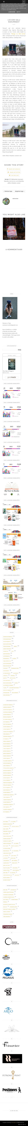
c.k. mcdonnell (15, 850)
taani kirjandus (6, 797)
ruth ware (5, 821)
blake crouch (6, 850)
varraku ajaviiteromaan (8, 892)
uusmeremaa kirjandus (8, 804)
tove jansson (6, 860)
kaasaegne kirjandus (7, 636)
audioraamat (6, 670)
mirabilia (5, 901)
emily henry (5, 828)
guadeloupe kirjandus (8, 731)
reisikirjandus (6, 658)
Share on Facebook (14, 169)
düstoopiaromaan (7, 663)
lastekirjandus (6, 656)
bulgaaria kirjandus (7, 719)
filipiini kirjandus (7, 726)
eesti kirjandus (6, 721)
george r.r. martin (7, 841)
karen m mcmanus (7, 843)
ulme (12, 651)
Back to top (21, 1124)
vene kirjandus (6, 807)
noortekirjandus (19, 181)
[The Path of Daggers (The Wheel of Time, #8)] (11, 369)
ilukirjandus (14, 179)
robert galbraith (15, 845)
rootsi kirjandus (7, 787)
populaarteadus (6, 680)
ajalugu (5, 678)
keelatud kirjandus (7, 690)
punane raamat (14, 899)
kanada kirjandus (7, 755)
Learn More (11, 12)
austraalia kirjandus (7, 712)
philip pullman (6, 867)
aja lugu (5, 906)
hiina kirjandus (6, 734)
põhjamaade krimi (15, 668)
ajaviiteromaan (6, 653)
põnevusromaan (6, 646)
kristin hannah (6, 877)
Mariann (15, 198)
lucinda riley (6, 826)
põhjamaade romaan (7, 914)
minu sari (5, 889)
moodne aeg (13, 889)
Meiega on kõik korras (18, 33)
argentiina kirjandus (7, 709)
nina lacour (12, 181)
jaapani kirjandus (7, 751)
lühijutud (5, 675)
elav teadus (5, 899)
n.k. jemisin (16, 843)
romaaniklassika (13, 906)
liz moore (5, 858)
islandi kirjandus (7, 746)
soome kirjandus (6, 792)
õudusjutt (5, 668)
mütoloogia (12, 678)
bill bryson (12, 872)
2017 (10, 179)
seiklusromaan (6, 695)
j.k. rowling (5, 855)
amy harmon (14, 860)
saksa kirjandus (6, 789)
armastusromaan (7, 648)
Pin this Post (15, 175)
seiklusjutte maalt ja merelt (9, 909)
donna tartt (14, 862)
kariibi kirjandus (6, 758)
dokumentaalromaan (14, 687)
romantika (5, 651)
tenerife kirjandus (7, 799)
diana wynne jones (7, 836)
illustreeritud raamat (8, 685)
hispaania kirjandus (7, 736)
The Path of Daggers (8, 371)
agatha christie (15, 826)
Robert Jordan (6, 372)
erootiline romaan (7, 682)
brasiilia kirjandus (7, 716)
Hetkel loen (12, 355)
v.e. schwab (13, 821)
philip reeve (15, 867)
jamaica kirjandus (7, 753)
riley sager (5, 845)
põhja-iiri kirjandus (7, 785)
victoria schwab (6, 848)
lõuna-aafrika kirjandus (8, 768)
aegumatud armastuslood (9, 904)
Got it (18, 12)
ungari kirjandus (7, 802)
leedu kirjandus (6, 765)
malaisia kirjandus (7, 770)
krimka (15, 646)
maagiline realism (7, 665)
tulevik (4, 687)
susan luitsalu (6, 870)
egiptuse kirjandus (7, 724)
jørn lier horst (6, 865)
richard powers (6, 880)
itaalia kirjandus (6, 748)
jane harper (13, 855)
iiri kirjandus (6, 738)
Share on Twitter (15, 172)
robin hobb (12, 858)
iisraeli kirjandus (7, 741)
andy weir (5, 872)
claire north (6, 862)
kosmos (16, 682)
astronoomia (6, 692)
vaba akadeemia (6, 916)
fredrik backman (6, 838)
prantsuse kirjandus (7, 782)
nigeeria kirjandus (7, 775)
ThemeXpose (13, 1122)
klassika (14, 658)
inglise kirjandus (7, 743)
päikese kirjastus (12, 183)
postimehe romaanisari (8, 894)
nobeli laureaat (6, 911)
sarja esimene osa (7, 661)
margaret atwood (7, 831)
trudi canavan (16, 870)
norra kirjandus (6, 777)
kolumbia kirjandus (7, 760)
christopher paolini (7, 875)
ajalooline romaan (7, 643)
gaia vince (17, 875)
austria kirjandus (7, 714)
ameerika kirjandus (7, 707)
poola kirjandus (6, 780)
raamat (18, 183)
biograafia (15, 673)
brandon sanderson (7, 824)
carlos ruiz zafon (7, 853)
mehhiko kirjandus (7, 772)
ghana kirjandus (6, 729)
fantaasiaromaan (7, 639)
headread (13, 675)
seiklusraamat (15, 692)
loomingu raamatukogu (8, 897)
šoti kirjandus (6, 811)
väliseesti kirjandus (7, 809)
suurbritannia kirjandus (8, 794)
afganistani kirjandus (8, 704)
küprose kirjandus (7, 763)
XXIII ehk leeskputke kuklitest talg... (12, 237)
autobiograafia (6, 673)
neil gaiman (5, 833)
